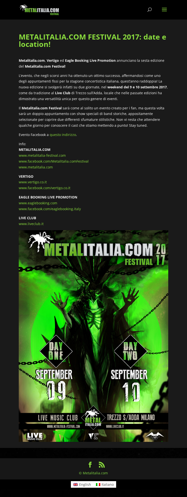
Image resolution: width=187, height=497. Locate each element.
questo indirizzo (63, 134)
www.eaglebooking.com (38, 203)
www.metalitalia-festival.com (42, 155)
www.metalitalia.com (36, 167)
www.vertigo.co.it (33, 182)
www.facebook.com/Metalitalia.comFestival (54, 161)
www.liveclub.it (31, 223)
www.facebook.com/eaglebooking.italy (50, 209)
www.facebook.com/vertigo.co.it (44, 188)
